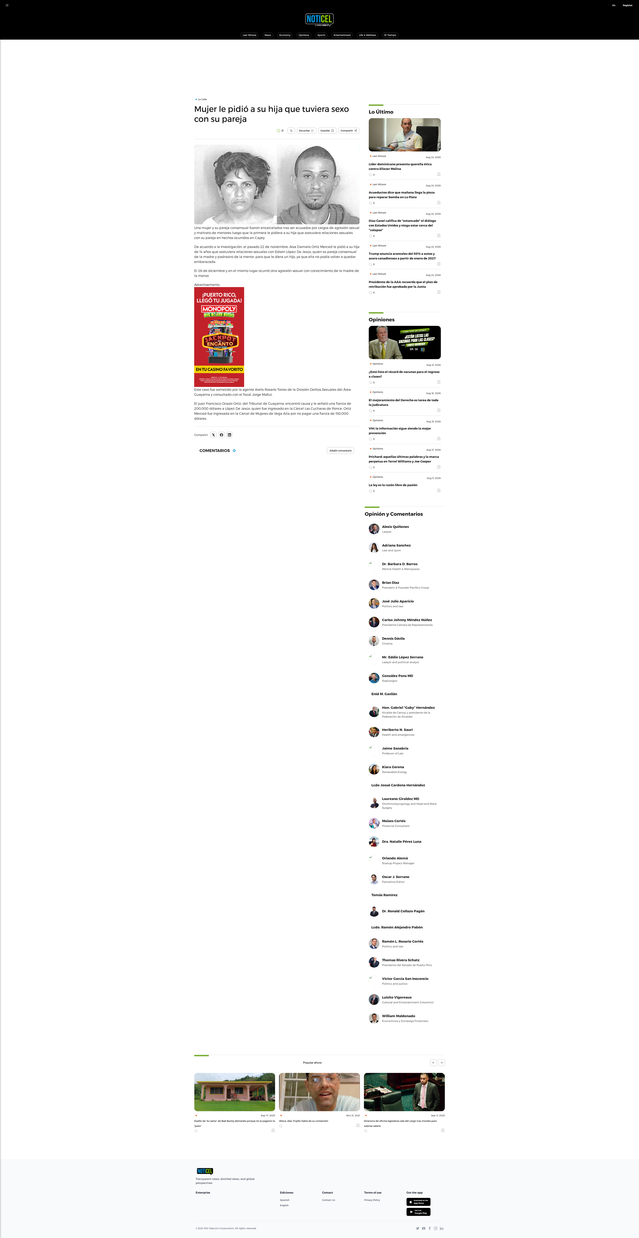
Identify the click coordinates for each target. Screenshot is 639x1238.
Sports (321, 35)
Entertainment (342, 35)
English (284, 1205)
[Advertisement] (319, 64)
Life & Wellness (367, 35)
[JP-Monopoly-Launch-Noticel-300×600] (276, 337)
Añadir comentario (340, 450)
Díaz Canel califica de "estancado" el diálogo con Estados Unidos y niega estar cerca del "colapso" (402, 225)
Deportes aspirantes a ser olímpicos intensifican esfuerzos (398, 1121)
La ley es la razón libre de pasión (393, 485)
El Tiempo (390, 35)
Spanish (284, 1200)
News (268, 35)
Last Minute (249, 35)
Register (628, 5)
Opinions (304, 35)
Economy (284, 35)
